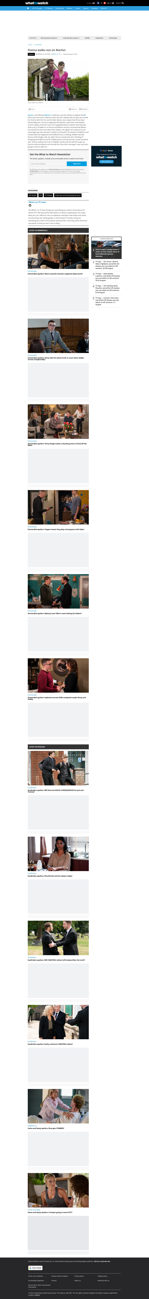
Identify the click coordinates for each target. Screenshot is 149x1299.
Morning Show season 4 (49, 38)
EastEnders (99, 38)
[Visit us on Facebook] (98, 3)
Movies (69, 8)
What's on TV (56, 54)
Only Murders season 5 (71, 38)
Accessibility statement (36, 1281)
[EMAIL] (30, 205)
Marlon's (47, 115)
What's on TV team (44, 54)
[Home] (28, 8)
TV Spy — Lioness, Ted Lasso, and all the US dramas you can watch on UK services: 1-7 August (107, 301)
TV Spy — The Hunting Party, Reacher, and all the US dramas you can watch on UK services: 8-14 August (107, 289)
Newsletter (85, 109)
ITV (40, 195)
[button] (120, 3)
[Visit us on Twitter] (101, 3)
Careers (54, 1281)
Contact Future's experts (59, 1276)
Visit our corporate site (102, 1261)
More (103, 8)
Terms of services (54, 169)
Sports (85, 8)
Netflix (87, 38)
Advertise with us (103, 1281)
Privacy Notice (34, 171)
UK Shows (32, 195)
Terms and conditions (35, 1276)
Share (32, 109)
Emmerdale (113, 38)
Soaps (77, 8)
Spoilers (31, 54)
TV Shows (48, 8)
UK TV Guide (37, 8)
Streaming (60, 8)
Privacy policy (79, 1276)
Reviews (95, 8)
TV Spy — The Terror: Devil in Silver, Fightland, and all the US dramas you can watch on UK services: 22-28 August (107, 265)
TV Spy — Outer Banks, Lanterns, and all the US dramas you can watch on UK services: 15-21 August (107, 277)
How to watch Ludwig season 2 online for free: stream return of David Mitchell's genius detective (107, 253)
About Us (77, 1281)
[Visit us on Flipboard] (104, 3)
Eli (85, 115)
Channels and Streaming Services (68, 195)
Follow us (74, 109)
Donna (30, 115)
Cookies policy (102, 1276)
